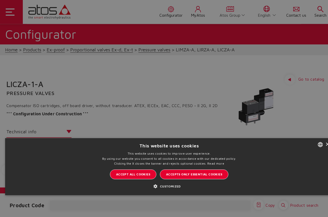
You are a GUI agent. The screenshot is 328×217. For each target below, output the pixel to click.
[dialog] (164, 108)
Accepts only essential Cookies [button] (194, 174)
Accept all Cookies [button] (133, 174)
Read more (215, 163)
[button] (169, 186)
